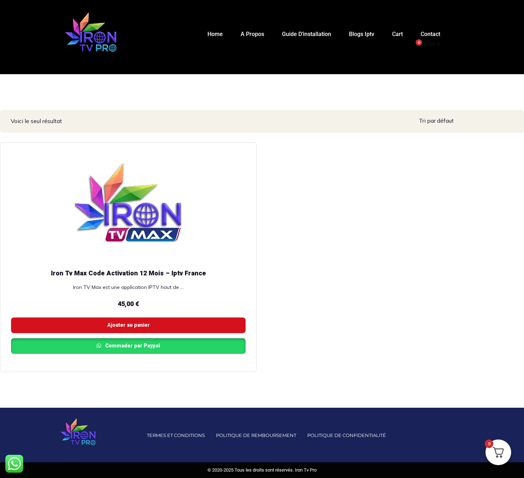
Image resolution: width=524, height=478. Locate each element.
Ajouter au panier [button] (128, 325)
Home (215, 34)
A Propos (252, 34)
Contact (430, 34)
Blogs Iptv (361, 34)
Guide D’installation (306, 34)
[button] (458, 37)
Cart (397, 34)
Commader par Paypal (132, 346)
